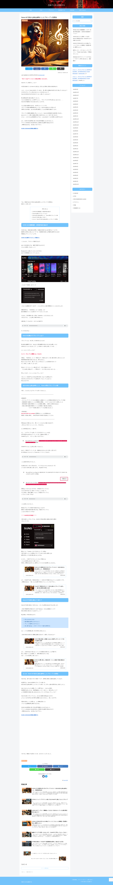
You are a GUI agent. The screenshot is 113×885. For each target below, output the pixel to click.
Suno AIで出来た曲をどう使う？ (39, 217)
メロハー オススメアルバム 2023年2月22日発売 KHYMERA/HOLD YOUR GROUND (82, 71)
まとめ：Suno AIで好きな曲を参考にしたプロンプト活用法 (45, 219)
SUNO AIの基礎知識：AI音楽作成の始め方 (42, 211)
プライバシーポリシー (82, 879)
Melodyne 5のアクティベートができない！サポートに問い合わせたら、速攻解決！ (82, 58)
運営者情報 (75, 879)
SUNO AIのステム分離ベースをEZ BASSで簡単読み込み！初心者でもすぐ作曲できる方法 (82, 38)
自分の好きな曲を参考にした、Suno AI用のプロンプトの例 (45, 215)
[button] (60, 68)
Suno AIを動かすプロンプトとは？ (40, 213)
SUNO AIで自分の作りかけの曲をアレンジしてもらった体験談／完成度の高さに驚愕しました (82, 45)
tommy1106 (41, 75)
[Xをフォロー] (46, 776)
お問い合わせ (89, 879)
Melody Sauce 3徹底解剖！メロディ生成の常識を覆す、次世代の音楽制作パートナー (82, 31)
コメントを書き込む (45, 868)
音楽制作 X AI (25, 760)
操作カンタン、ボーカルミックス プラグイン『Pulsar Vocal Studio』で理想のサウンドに (82, 52)
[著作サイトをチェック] (43, 776)
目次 (43, 208)
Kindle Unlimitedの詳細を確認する (29, 128)
